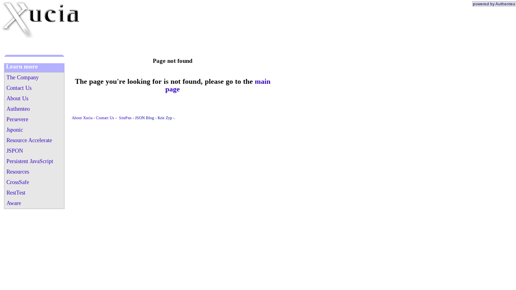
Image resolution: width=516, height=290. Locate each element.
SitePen (125, 118)
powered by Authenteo (494, 4)
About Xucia (82, 118)
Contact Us (105, 118)
